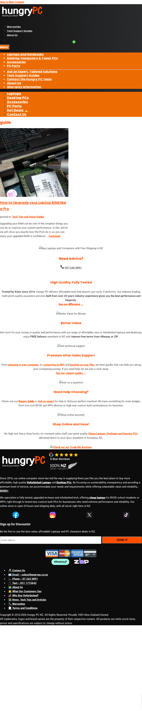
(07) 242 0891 (73, 267)
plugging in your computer (23, 364)
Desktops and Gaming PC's (122, 433)
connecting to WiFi (54, 364)
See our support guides (71, 373)
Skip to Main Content (12, 2)
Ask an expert (46, 401)
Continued (54, 236)
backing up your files (82, 364)
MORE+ (4, 490)
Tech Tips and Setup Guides (28, 216)
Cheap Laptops (96, 433)
